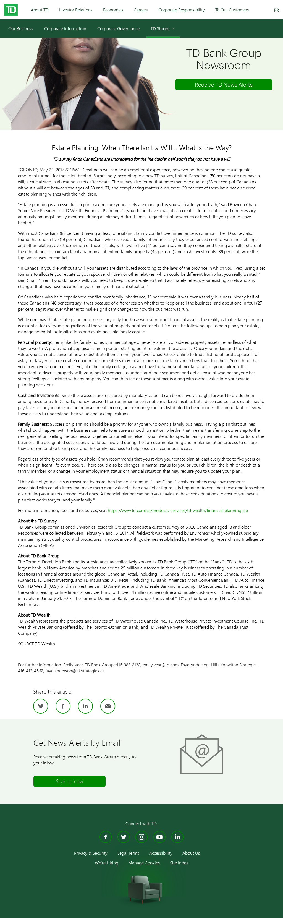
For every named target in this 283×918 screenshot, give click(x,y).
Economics (113, 9)
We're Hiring (106, 862)
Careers (141, 9)
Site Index (179, 862)
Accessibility (160, 853)
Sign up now (69, 781)
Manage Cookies (144, 862)
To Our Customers (232, 9)
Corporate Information (65, 28)
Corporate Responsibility (181, 9)
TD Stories (160, 28)
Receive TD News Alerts (224, 84)
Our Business (20, 28)
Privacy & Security (91, 853)
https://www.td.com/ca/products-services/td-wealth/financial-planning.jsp (178, 510)
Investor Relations (76, 9)
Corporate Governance (118, 28)
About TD (40, 9)
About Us (191, 853)
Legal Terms (128, 853)
